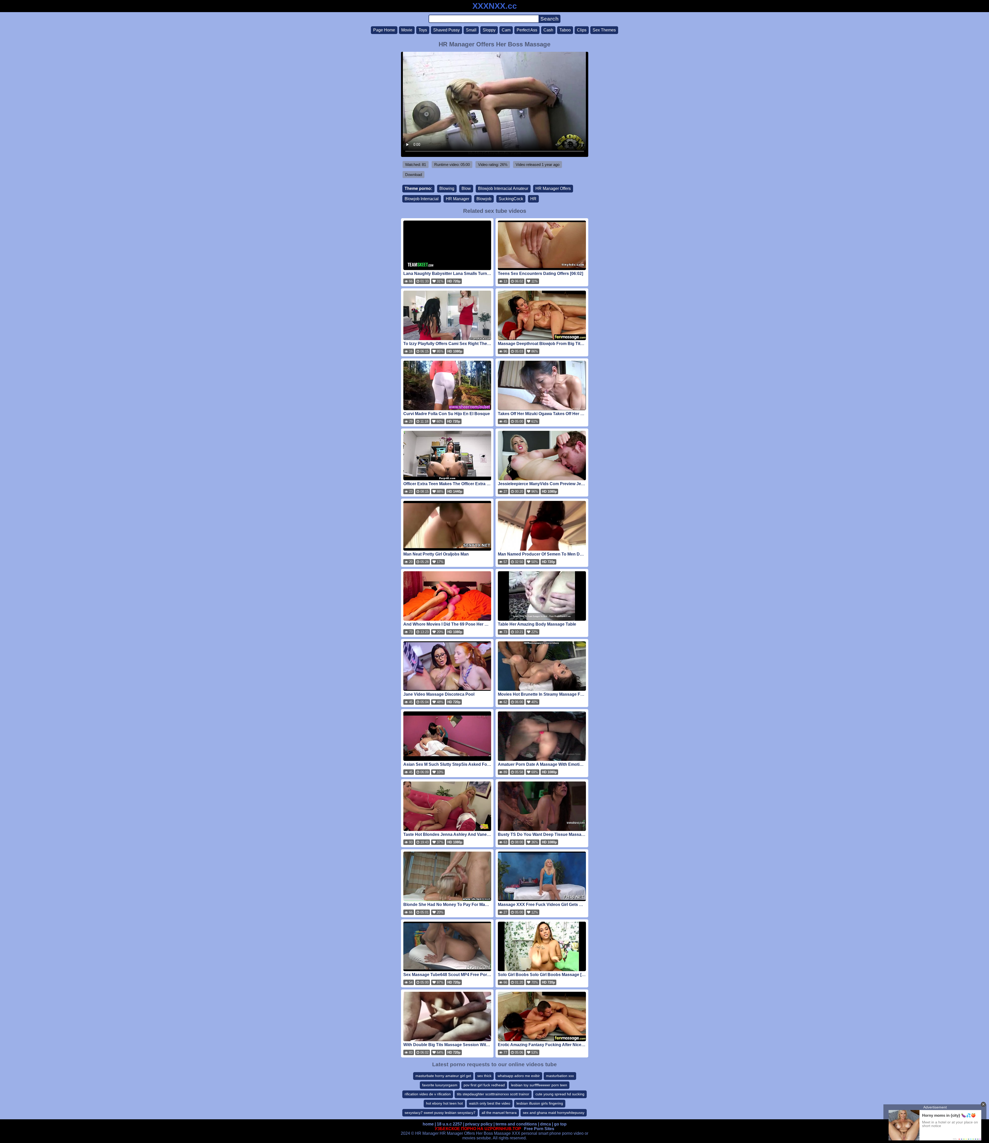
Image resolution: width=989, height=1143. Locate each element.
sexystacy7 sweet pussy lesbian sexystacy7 (440, 1113)
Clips (581, 30)
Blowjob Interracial (422, 199)
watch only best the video (489, 1103)
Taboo (565, 30)
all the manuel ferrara (499, 1113)
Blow (466, 188)
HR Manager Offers (553, 188)
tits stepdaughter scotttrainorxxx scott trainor (493, 1094)
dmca (545, 1124)
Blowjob (483, 199)
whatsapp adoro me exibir (519, 1076)
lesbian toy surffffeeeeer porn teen (539, 1085)
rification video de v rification (428, 1094)
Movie (406, 30)
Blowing (446, 188)
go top (560, 1124)
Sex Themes (604, 30)
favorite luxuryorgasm (439, 1085)
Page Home (384, 30)
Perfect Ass (527, 30)
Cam (506, 30)
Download (413, 174)
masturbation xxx (560, 1076)
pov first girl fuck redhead (484, 1085)
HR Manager (457, 199)
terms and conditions (516, 1124)
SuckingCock (511, 199)
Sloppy (489, 30)
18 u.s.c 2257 (449, 1124)
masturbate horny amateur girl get (443, 1076)
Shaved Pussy (446, 30)
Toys (423, 30)
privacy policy (478, 1124)
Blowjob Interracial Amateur (503, 188)
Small (471, 30)
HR (533, 199)
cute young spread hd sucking (559, 1094)
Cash (548, 30)
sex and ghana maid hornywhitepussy (553, 1113)
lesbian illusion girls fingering (539, 1103)
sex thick (484, 1076)
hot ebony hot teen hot (444, 1103)
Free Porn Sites (539, 1129)
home (428, 1124)
